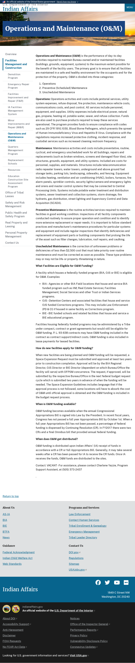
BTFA (6, 531)
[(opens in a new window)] (7, 609)
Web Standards (12, 564)
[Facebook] (98, 584)
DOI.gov (74, 552)
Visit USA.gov (78, 655)
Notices (75, 618)
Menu (130, 7)
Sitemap (74, 564)
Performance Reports (83, 629)
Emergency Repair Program (18, 86)
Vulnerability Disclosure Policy (89, 641)
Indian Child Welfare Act (17, 558)
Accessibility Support (16, 624)
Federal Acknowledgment (19, 552)
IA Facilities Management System (15, 110)
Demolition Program (14, 76)
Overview (11, 54)
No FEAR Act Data (14, 646)
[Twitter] (107, 584)
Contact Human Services (84, 520)
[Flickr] (126, 584)
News (6, 537)
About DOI (9, 618)
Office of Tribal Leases (14, 194)
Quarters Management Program (15, 150)
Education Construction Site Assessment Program (18, 181)
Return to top (11, 496)
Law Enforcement (79, 514)
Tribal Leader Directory (83, 537)
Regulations (76, 558)
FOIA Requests (12, 641)
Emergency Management (84, 531)
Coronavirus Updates (83, 646)
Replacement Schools (16, 162)
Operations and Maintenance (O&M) (17, 137)
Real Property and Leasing (16, 224)
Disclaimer (9, 635)
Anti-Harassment (13, 629)
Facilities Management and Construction (16, 64)
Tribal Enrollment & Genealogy (88, 525)
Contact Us (12, 242)
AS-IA (6, 514)
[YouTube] (117, 584)
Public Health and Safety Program (16, 214)
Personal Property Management (16, 234)
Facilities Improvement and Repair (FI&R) (18, 97)
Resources (14, 169)
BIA (5, 520)
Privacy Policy (78, 635)
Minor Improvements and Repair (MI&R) (19, 124)
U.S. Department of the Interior (73, 610)
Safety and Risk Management (15, 204)
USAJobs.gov (77, 569)
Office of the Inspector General (89, 624)
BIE (5, 525)
